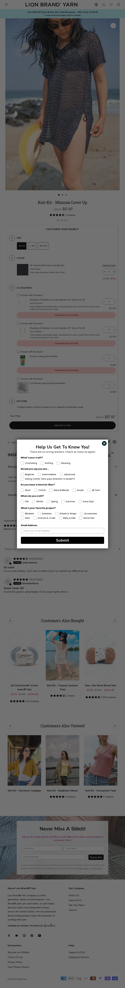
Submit (62, 540)
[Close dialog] (104, 443)
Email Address (29, 525)
